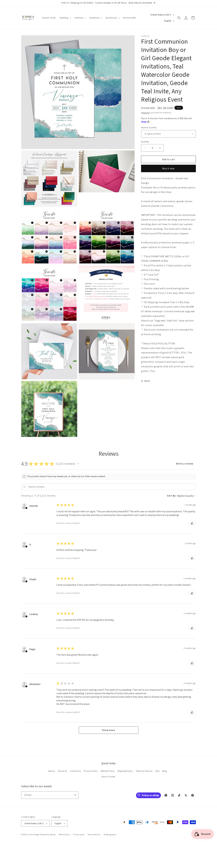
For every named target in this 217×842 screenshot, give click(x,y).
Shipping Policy (125, 771)
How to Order (108, 776)
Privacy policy (79, 834)
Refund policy (64, 834)
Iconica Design (33, 835)
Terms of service (94, 834)
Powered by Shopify (48, 835)
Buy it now (168, 168)
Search (51, 771)
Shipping (145, 112)
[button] (65, 17)
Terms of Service (144, 771)
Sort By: (171, 495)
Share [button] (147, 380)
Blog (164, 771)
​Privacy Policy (91, 771)
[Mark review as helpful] (192, 523)
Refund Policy (108, 771)
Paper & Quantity (149, 127)
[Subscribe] (74, 795)
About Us (62, 771)
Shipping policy (110, 834)
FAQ (157, 771)
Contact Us (75, 771)
